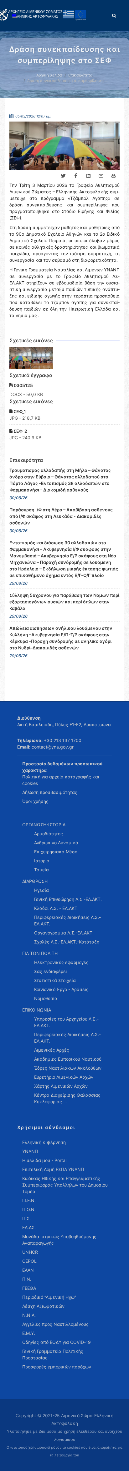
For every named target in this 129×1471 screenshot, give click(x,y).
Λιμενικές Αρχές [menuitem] (51, 1050)
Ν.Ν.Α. (29, 1315)
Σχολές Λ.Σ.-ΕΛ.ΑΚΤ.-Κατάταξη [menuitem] (66, 941)
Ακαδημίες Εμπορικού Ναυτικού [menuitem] (67, 1059)
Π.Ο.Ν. (29, 1209)
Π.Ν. (26, 1279)
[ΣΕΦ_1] (20, 358)
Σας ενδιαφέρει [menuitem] (50, 971)
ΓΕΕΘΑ (29, 1288)
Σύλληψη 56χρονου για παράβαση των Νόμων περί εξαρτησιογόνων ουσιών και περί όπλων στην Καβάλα (64, 602)
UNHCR (30, 1252)
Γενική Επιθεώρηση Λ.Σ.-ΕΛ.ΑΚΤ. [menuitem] (68, 899)
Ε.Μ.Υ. (28, 1333)
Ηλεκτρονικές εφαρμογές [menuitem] (61, 962)
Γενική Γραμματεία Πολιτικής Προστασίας (52, 1354)
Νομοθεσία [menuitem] (45, 998)
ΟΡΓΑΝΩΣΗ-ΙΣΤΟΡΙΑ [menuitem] (43, 824)
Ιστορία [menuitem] (41, 860)
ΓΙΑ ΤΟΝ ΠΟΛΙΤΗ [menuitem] (40, 953)
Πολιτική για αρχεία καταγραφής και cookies (60, 780)
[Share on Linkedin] (88, 176)
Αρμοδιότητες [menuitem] (48, 833)
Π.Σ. (26, 1218)
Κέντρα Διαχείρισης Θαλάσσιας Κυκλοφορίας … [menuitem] (67, 1098)
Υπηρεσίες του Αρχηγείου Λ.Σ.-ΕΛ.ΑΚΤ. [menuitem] (66, 1022)
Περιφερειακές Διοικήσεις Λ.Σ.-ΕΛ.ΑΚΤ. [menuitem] (67, 920)
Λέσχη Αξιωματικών (43, 1306)
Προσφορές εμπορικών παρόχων (56, 1366)
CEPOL (29, 1261)
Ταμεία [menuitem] (41, 869)
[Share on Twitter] (63, 176)
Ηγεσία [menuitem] (41, 890)
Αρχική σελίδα (49, 75)
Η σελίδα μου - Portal (44, 1160)
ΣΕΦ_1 (19, 411)
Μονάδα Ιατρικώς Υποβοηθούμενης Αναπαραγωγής (59, 1240)
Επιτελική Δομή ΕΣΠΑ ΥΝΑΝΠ (53, 1169)
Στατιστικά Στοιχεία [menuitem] (55, 980)
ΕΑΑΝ (28, 1270)
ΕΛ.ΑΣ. (29, 1227)
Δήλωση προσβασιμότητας (49, 792)
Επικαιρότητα (80, 75)
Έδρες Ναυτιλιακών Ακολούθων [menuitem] (67, 1068)
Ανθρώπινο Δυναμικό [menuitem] (56, 842)
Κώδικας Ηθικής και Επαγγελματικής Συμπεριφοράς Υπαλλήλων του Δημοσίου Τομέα (65, 1185)
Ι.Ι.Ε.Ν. (29, 1200)
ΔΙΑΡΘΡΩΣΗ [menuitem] (35, 881)
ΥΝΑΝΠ (30, 1151)
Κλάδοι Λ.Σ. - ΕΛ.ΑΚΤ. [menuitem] (56, 908)
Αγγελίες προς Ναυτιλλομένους (55, 1324)
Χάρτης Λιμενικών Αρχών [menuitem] (61, 1086)
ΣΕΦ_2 (20, 431)
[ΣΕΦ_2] (42, 358)
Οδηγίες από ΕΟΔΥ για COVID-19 (56, 1342)
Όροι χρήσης (35, 801)
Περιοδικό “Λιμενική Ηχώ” (49, 1297)
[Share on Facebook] (76, 176)
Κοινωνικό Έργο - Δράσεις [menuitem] (61, 989)
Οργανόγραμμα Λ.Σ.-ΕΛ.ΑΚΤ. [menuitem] (64, 932)
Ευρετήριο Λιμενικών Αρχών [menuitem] (63, 1077)
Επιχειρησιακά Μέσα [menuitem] (56, 851)
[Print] (113, 176)
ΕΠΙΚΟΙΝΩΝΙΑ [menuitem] (36, 1009)
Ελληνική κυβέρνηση (44, 1142)
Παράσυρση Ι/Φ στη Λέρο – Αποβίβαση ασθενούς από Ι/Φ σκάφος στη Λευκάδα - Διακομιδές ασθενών (61, 516)
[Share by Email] (101, 176)
